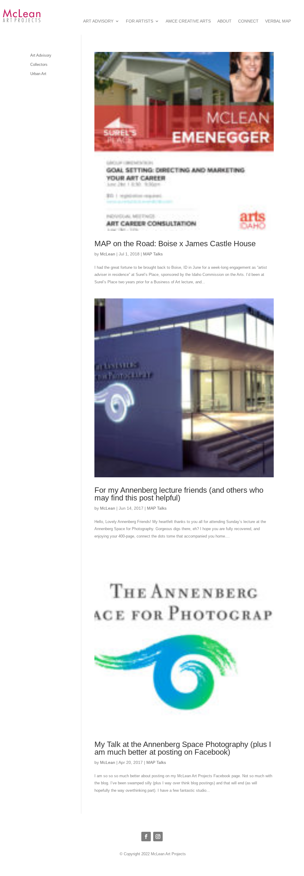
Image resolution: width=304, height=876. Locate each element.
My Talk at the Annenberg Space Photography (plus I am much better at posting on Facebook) (182, 748)
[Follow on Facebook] (146, 836)
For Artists (139, 21)
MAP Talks (153, 254)
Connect (248, 21)
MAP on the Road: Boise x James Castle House (175, 243)
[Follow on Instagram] (158, 836)
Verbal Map (278, 21)
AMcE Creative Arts (188, 21)
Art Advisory (98, 21)
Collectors (39, 64)
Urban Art (38, 73)
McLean (107, 254)
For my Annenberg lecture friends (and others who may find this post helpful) (178, 494)
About (224, 21)
